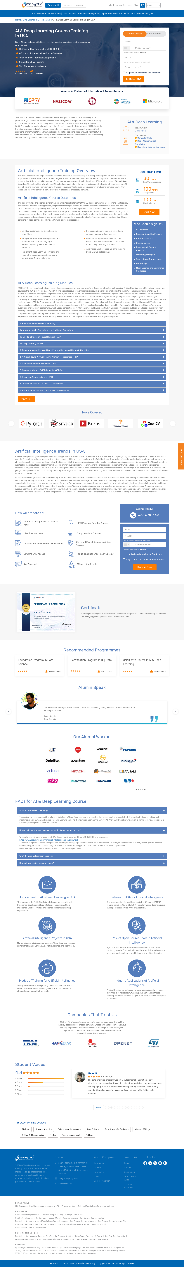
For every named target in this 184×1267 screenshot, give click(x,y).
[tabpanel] (118, 1089)
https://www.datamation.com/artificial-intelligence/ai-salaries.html (48, 840)
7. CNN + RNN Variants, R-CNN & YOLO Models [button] (41, 383)
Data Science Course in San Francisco (30, 1227)
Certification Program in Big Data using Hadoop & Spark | (38, 1218)
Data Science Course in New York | (29, 1224)
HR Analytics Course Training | (73, 1206)
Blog (136, 5)
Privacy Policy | (76, 1263)
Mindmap (128, 1167)
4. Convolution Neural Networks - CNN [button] (38, 363)
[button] (11, 423)
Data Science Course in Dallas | (92, 1218)
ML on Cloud (129, 13)
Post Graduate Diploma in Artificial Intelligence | (35, 1239)
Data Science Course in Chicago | (55, 1221)
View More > (26, 399)
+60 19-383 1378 (148, 515)
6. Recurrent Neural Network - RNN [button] (36, 377)
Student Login (153, 5)
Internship (99, 1171)
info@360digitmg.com (67, 1178)
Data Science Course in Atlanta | (28, 1221)
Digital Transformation (111, 13)
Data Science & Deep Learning (46, 13)
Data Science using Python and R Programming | (35, 1214)
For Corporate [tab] (154, 33)
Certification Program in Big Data (91, 660)
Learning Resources (123, 5)
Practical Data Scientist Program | (52, 1236)
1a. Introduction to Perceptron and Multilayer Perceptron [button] (46, 330)
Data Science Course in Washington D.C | (89, 1224)
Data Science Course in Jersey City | (112, 1221)
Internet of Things (142, 1129)
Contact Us (99, 1163)
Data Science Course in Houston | (83, 1221)
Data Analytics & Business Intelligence (81, 13)
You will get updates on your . (135, 52)
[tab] (92, 324)
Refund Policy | (89, 1263)
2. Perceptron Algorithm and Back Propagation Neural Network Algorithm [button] (54, 350)
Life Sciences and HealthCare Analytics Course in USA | (37, 1206)
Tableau (89, 1135)
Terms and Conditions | (59, 1263)
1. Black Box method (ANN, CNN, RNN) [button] (37, 323)
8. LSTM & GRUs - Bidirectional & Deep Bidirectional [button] (44, 390)
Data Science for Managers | (26, 1236)
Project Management (71, 1135)
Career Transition (102, 1180)
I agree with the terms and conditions (144, 72)
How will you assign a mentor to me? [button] (36, 863)
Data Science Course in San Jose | (58, 1224)
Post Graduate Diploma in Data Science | (71, 1239)
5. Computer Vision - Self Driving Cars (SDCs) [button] (41, 370)
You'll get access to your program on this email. (137, 62)
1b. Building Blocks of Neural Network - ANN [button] (40, 337)
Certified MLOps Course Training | (80, 1236)
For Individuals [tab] (134, 33)
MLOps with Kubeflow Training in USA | (111, 1236)
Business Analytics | (71, 1218)
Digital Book (129, 1171)
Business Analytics (44, 1129)
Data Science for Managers (69, 1129)
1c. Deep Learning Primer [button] (31, 343)
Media (96, 1176)
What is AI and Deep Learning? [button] (33, 810)
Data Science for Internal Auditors (100, 1206)
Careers (97, 1167)
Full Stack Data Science (98, 1239)
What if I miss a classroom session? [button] (36, 856)
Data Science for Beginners (117, 1129)
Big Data (25, 1129)
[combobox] (126, 48)
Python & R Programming (33, 1135)
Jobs (110, 5)
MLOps (53, 1135)
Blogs (126, 1163)
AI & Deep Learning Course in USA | (69, 1214)
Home (18, 19)
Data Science (93, 1129)
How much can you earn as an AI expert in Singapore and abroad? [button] (50, 830)
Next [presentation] (98, 1107)
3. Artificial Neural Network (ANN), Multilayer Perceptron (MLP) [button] (49, 357)
